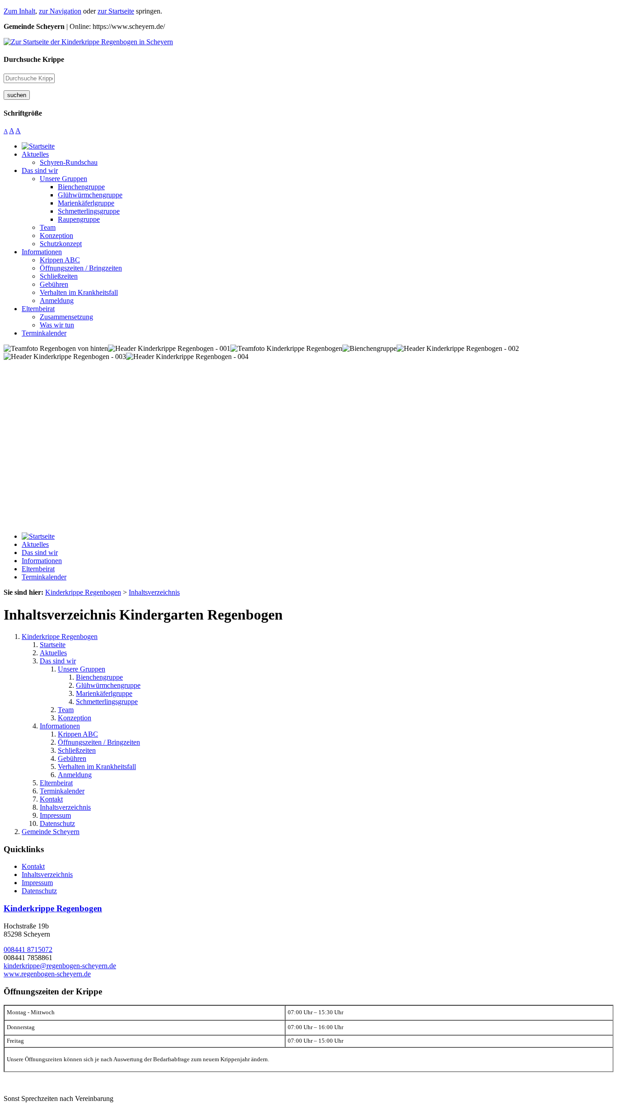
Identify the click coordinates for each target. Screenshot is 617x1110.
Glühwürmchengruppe (108, 685)
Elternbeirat (56, 783)
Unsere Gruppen (81, 669)
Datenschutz (57, 823)
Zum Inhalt (19, 11)
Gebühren (72, 758)
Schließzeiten (77, 750)
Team (66, 710)
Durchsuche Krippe (34, 59)
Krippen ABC (78, 734)
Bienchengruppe (99, 677)
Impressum (55, 815)
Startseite (52, 644)
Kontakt (51, 799)
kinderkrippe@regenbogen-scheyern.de (60, 966)
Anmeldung (75, 775)
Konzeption (74, 718)
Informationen (60, 726)
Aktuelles (53, 653)
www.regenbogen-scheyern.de (47, 974)
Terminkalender (62, 791)
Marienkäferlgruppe (104, 693)
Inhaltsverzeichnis (65, 807)
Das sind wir (58, 661)
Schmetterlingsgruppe (107, 701)
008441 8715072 (28, 949)
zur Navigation (60, 11)
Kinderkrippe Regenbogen (60, 636)
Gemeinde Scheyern (50, 831)
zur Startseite (116, 11)
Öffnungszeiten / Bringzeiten (99, 742)
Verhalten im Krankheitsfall (97, 766)
